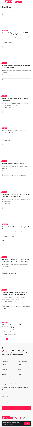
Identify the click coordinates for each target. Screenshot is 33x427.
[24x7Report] (15, 1)
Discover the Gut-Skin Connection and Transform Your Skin (14, 132)
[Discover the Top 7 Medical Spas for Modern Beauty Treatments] (16, 54)
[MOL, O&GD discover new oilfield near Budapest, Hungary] (16, 314)
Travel (4, 191)
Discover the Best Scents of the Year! (14, 163)
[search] (26, 2)
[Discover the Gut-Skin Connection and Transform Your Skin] (16, 120)
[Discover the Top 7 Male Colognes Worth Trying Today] (16, 87)
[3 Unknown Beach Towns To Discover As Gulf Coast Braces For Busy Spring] (16, 183)
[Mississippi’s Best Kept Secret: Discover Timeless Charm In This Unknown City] (16, 281)
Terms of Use (11, 424)
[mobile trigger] (3, 1)
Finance (5, 322)
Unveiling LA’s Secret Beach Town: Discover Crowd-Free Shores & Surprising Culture (16, 260)
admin (5, 42)
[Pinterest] (31, 418)
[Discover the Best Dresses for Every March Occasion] (16, 216)
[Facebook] (29, 418)
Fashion (5, 30)
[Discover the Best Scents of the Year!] (16, 152)
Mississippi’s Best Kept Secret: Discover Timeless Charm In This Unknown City (15, 293)
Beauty (4, 63)
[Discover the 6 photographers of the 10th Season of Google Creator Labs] (16, 22)
